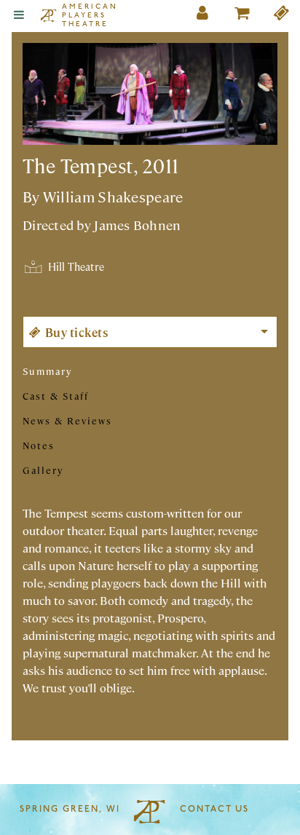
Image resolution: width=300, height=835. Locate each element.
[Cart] (242, 15)
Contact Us (214, 809)
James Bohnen (137, 224)
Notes (39, 445)
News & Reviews (67, 420)
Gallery (43, 470)
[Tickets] (282, 15)
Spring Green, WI (70, 809)
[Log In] (203, 15)
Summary (47, 371)
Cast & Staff (56, 395)
